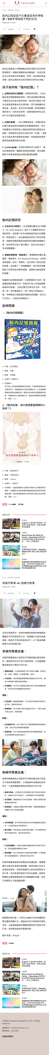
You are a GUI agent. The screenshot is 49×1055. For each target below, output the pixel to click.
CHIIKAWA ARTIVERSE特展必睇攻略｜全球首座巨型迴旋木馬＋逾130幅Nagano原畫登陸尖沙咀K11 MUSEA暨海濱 (34, 565)
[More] (34, 29)
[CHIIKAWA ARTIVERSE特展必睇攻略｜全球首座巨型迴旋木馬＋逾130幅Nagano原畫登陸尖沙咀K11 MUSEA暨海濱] (11, 564)
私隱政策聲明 (7, 1036)
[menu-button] (4, 3)
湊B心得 (17, 10)
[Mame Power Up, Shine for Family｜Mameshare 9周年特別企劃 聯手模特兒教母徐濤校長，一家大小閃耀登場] (11, 537)
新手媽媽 (20, 504)
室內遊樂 (24, 559)
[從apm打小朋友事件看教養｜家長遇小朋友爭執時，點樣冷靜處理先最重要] (11, 524)
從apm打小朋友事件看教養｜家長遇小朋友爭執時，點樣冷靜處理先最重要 (34, 525)
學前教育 (24, 547)
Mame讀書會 (12, 504)
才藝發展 (24, 532)
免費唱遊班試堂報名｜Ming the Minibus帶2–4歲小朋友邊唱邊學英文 (34, 552)
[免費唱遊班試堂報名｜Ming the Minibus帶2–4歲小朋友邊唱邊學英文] (11, 550)
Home (4, 10)
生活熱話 (24, 520)
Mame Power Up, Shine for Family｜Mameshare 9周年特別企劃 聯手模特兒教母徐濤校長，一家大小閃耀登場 (33, 538)
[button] (46, 3)
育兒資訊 (10, 10)
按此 (15, 398)
